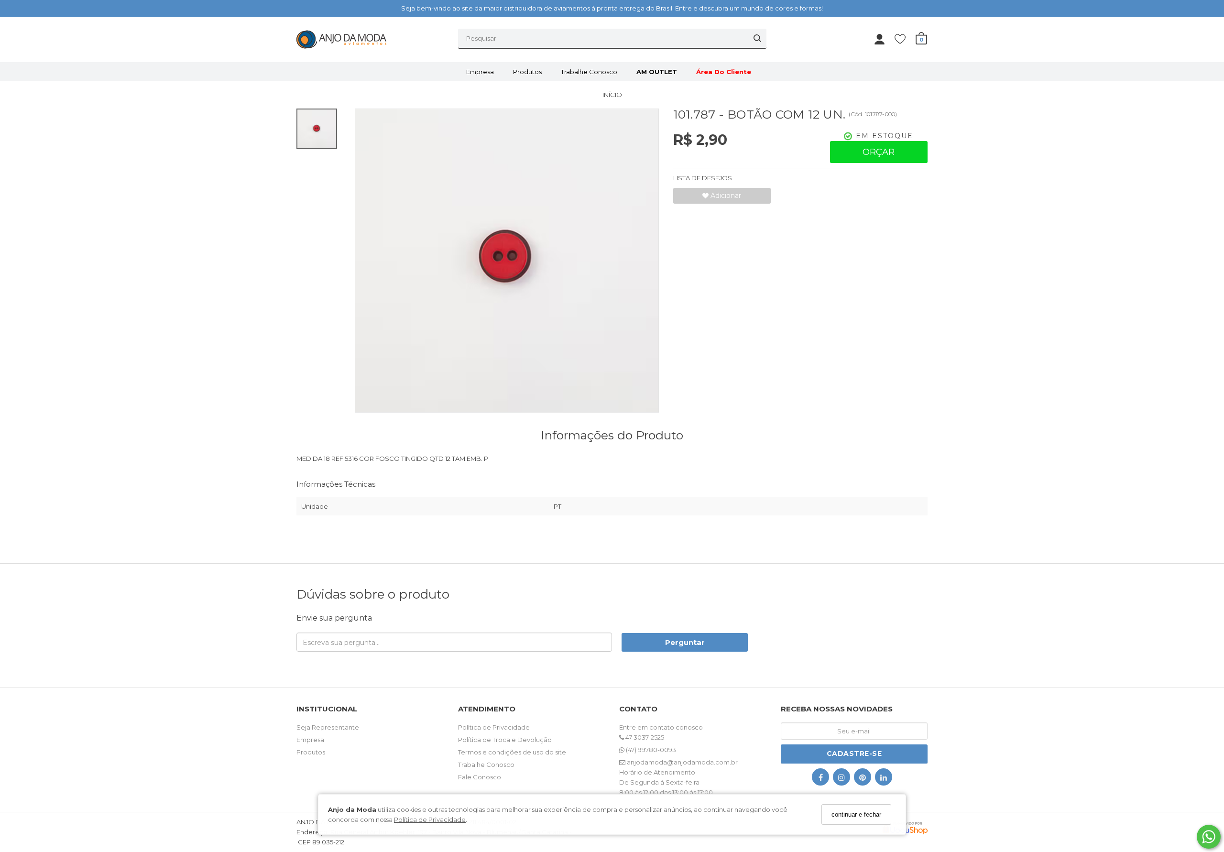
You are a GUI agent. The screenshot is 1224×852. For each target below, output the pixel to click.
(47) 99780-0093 (650, 750)
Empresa (480, 72)
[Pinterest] (862, 779)
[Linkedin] (883, 779)
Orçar (879, 152)
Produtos (527, 72)
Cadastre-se (854, 753)
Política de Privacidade (430, 819)
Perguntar (685, 642)
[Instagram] (841, 779)
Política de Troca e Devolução (505, 739)
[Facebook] (820, 779)
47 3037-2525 (644, 737)
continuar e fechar (856, 814)
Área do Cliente (723, 72)
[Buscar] (757, 38)
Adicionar (725, 195)
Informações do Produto (612, 435)
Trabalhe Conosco (589, 72)
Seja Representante (327, 727)
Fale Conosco (479, 777)
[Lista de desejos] (905, 38)
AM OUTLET (656, 72)
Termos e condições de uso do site (512, 752)
